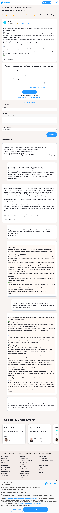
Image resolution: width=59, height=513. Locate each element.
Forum (19, 453)
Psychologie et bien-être (26, 460)
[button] (4, 116)
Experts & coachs (5, 460)
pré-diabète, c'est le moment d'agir (13, 431)
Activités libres (5, 475)
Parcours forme (5, 469)
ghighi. (10, 21)
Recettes (22, 464)
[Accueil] (7, 2)
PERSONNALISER (17, 509)
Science (3, 462)
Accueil (4, 453)
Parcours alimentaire (6, 467)
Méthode (4, 456)
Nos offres (42, 456)
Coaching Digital (43, 458)
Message (4, 113)
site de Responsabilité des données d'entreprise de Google (21, 498)
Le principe (4, 458)
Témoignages (25, 471)
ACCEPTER (35, 509)
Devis (41, 472)
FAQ (40, 462)
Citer (5, 59)
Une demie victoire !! (47, 453)
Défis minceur (4, 473)
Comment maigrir (24, 458)
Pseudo (4, 107)
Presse (21, 477)
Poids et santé (23, 468)
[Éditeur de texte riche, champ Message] (29, 120)
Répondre (11, 59)
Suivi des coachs (5, 471)
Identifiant (16, 71)
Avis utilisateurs (24, 475)
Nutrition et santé (24, 462)
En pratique (5, 465)
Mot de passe (18, 79)
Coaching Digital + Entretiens (46, 460)
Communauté (12, 453)
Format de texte (6, 127)
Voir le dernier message (29, 102)
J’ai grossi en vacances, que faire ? (39, 431)
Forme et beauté (24, 466)
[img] (44, 83)
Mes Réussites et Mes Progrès (32, 453)
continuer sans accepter (51, 481)
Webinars (41, 469)
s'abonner (21, 97)
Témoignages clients (25, 473)
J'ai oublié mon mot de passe (37, 87)
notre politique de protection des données (29, 503)
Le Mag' (23, 456)
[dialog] (29, 496)
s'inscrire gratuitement (33, 97)
